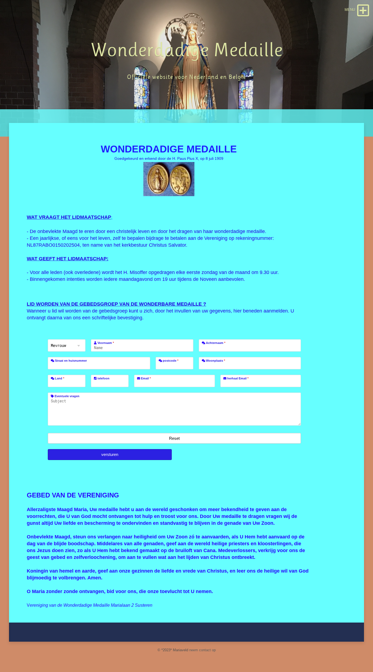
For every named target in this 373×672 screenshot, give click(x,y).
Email (145, 378)
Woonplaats (215, 360)
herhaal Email (237, 378)
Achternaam (215, 342)
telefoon (103, 378)
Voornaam (105, 342)
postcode (170, 360)
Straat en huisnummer (70, 360)
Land (59, 378)
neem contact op (202, 650)
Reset (174, 438)
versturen (109, 454)
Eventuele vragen (66, 396)
